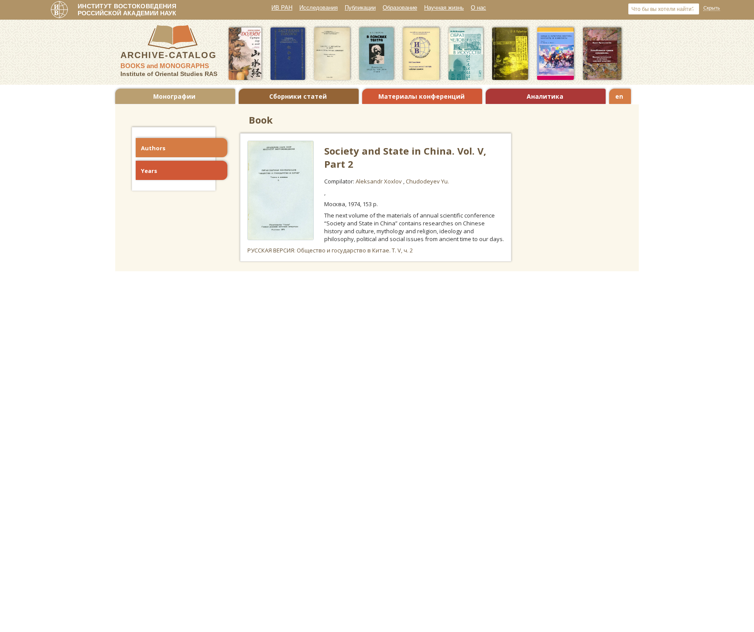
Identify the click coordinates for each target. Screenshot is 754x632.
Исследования (318, 7)
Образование (400, 7)
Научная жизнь (444, 7)
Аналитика (545, 96)
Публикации (360, 7)
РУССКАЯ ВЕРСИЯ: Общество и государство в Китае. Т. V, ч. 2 (330, 250)
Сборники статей (298, 96)
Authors (153, 148)
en (619, 96)
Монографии (174, 96)
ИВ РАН (281, 7)
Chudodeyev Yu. (427, 181)
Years (149, 171)
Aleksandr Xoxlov (379, 181)
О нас (478, 7)
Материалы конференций (421, 96)
